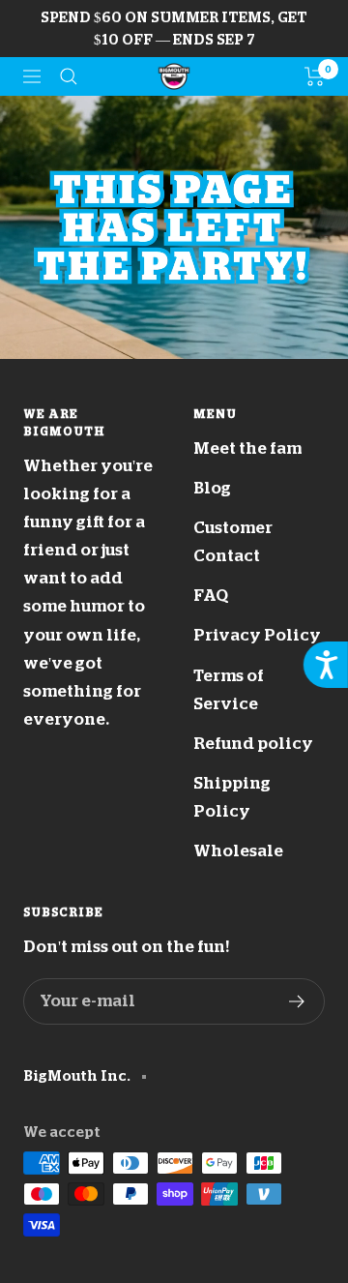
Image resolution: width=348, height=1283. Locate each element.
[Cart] (314, 76)
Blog (212, 488)
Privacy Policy (257, 635)
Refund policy (253, 743)
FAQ (210, 595)
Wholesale (238, 851)
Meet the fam (247, 448)
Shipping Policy (232, 797)
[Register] (297, 1001)
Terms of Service (228, 690)
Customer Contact (233, 542)
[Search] (68, 76)
